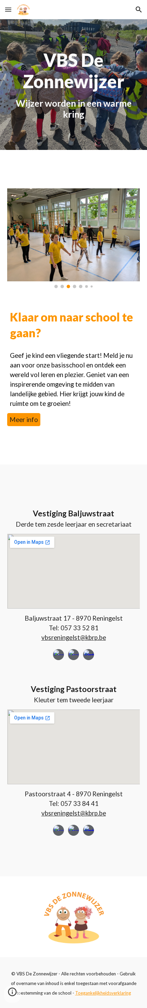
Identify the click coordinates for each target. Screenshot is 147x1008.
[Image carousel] (73, 238)
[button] (8, 9)
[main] (73, 84)
